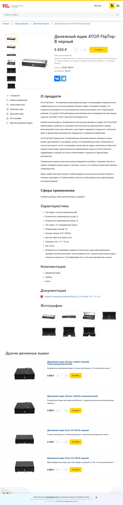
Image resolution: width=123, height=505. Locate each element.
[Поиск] (117, 15)
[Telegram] (63, 78)
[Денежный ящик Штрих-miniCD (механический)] (26, 408)
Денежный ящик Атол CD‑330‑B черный (68, 458)
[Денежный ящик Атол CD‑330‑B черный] (26, 466)
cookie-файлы (50, 497)
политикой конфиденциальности (66, 501)
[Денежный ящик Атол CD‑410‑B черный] (26, 439)
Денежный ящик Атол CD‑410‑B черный (68, 430)
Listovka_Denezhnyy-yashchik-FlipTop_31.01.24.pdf (66, 296)
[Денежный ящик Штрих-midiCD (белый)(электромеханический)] (26, 374)
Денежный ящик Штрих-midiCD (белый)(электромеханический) (68, 363)
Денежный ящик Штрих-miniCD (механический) (72, 396)
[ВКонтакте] (57, 78)
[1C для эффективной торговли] (14, 6)
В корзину (99, 50)
